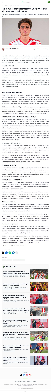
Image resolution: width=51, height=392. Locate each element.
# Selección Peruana (7, 260)
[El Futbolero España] (25, 2)
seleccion (7, 5)
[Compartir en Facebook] (6, 252)
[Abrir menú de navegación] (2, 2)
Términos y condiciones (20, 381)
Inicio (3, 5)
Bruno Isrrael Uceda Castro (12, 48)
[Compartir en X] (3, 252)
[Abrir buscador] (49, 2)
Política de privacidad (31, 381)
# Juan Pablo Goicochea (19, 260)
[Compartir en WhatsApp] (9, 252)
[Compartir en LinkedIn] (13, 252)
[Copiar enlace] (16, 252)
